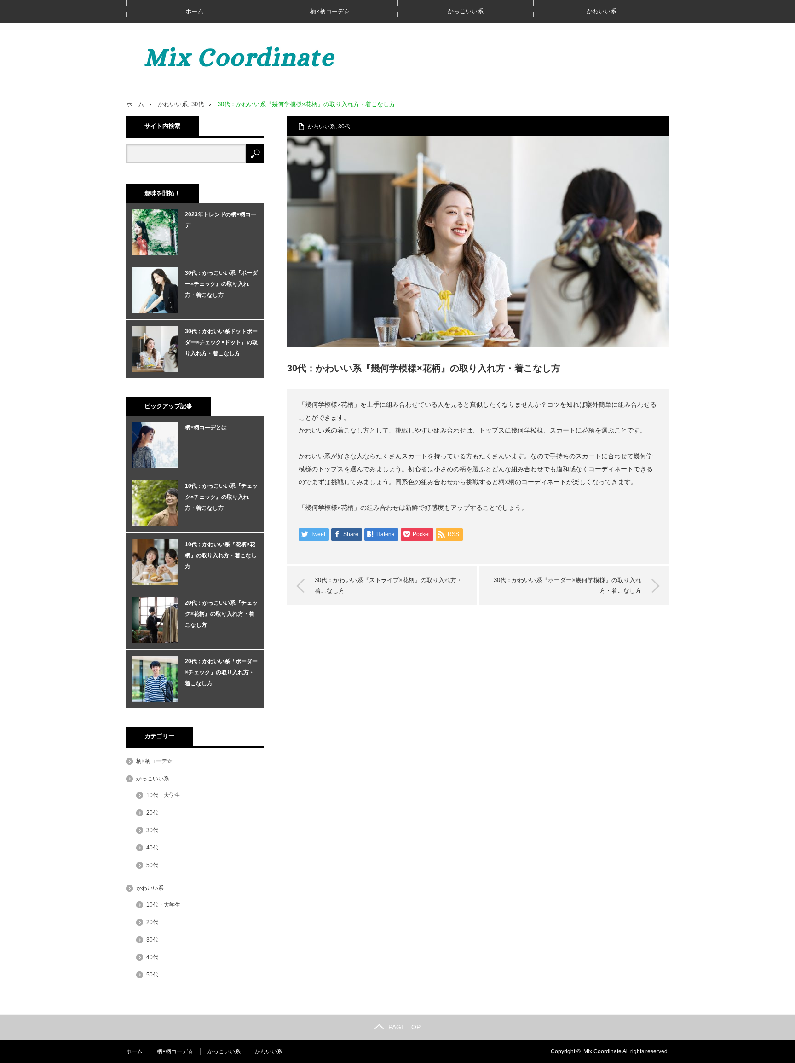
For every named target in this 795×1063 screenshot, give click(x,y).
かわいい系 (601, 11)
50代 (152, 865)
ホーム (194, 11)
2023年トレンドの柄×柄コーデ (220, 220)
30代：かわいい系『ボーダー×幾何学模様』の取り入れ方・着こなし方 (567, 585)
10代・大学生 (163, 795)
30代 (197, 104)
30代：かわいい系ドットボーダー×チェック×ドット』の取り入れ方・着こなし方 (221, 342)
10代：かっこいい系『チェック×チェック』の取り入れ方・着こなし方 (221, 497)
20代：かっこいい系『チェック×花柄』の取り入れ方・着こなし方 (221, 614)
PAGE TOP (404, 1027)
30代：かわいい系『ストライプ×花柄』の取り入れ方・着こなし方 (388, 585)
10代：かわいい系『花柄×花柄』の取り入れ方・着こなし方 (221, 555)
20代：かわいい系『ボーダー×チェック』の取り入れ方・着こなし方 (221, 672)
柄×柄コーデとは (206, 427)
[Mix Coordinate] (264, 57)
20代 (152, 812)
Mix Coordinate (602, 1051)
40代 (152, 847)
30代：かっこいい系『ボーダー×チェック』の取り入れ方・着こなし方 (221, 284)
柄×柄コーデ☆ (330, 11)
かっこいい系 (466, 11)
